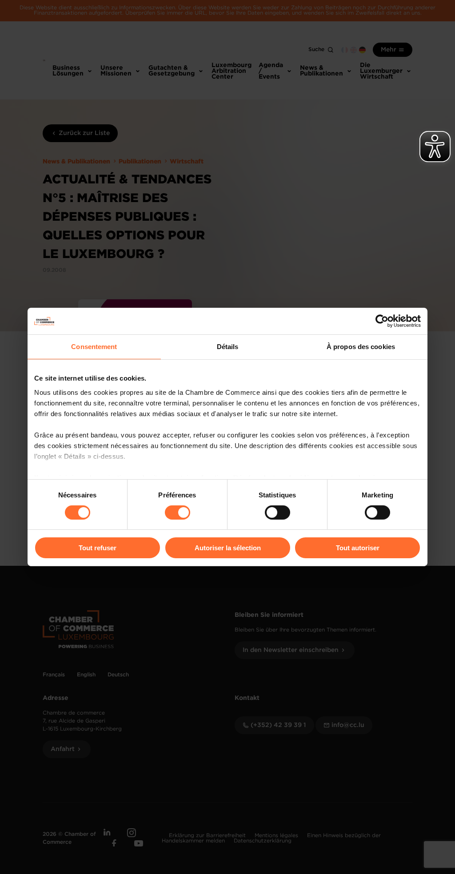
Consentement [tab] (94, 346)
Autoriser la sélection (228, 548)
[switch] (177, 512)
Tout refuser (97, 548)
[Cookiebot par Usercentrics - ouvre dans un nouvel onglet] (382, 321)
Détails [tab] (228, 346)
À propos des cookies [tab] (361, 346)
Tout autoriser (357, 548)
